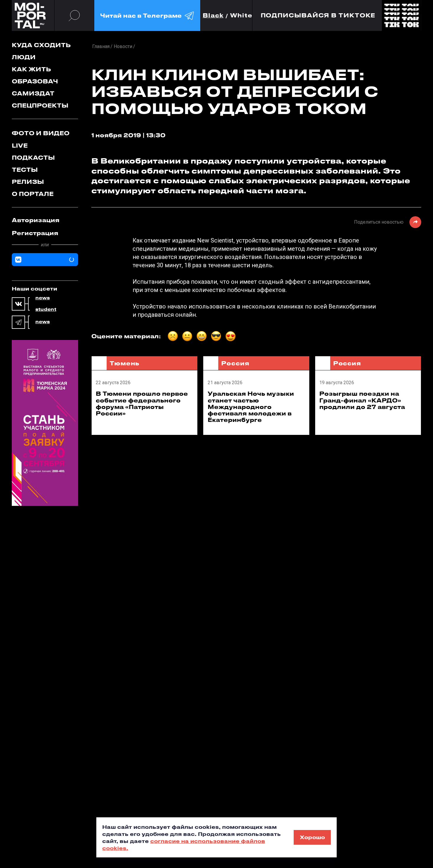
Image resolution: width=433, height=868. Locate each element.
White (241, 15)
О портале (33, 193)
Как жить (31, 69)
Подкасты (33, 157)
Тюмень (124, 363)
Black (213, 15)
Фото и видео (41, 133)
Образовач (35, 81)
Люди (24, 57)
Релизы (28, 181)
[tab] (45, 220)
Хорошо (312, 837)
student (45, 309)
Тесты (25, 169)
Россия (235, 363)
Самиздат (33, 93)
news (42, 298)
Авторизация (36, 220)
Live (20, 145)
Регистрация (35, 233)
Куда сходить (41, 45)
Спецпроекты (40, 105)
